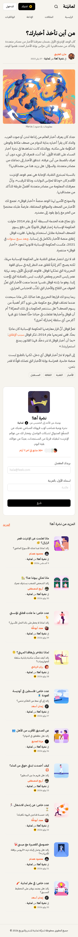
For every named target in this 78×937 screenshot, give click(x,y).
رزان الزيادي (37, 667)
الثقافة (48, 375)
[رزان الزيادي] (47, 667)
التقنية (59, 375)
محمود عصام (36, 554)
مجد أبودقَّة (37, 628)
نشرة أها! (59, 59)
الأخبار (70, 375)
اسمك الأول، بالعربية (59, 480)
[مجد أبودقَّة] (47, 628)
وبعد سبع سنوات (17, 238)
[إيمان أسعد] (47, 706)
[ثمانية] (69, 6)
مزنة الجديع (37, 741)
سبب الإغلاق (16, 334)
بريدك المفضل (63, 463)
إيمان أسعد (37, 706)
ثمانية (47, 59)
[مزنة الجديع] (47, 741)
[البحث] (56, 6)
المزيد (6, 524)
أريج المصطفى (35, 589)
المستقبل (35, 375)
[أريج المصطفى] (47, 589)
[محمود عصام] (47, 554)
